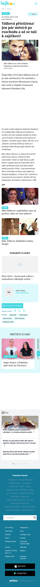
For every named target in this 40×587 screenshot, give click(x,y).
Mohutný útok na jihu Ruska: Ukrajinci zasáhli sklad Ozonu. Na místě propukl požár (19, 453)
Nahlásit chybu (9, 556)
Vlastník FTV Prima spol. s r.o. (11, 552)
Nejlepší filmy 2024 (26, 480)
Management (24, 527)
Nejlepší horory (14, 483)
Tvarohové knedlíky (28, 507)
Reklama (8, 534)
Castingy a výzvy (25, 534)
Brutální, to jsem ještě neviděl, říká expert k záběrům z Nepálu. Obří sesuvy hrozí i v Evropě (19, 442)
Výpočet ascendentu (12, 507)
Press (22, 531)
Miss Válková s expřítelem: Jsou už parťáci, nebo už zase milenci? (19, 212)
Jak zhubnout (12, 480)
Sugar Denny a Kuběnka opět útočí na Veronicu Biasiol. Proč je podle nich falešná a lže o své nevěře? (16, 364)
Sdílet (31, 14)
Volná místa (8, 531)
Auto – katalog (11, 493)
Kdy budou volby (12, 490)
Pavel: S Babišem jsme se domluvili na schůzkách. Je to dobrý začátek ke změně (17, 431)
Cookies (7, 547)
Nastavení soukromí (23, 557)
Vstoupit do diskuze (14, 306)
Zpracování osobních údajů (25, 543)
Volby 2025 (14, 497)
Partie (22, 487)
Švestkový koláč (28, 510)
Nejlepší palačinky (13, 510)
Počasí (28, 487)
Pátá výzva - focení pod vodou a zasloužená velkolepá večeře (18, 277)
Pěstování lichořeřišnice (20, 503)
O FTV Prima (9, 527)
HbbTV (7, 538)
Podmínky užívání (10, 541)
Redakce (23, 550)
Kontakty (23, 538)
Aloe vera (30, 500)
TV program (26, 483)
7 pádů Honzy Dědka (26, 493)
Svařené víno (25, 497)
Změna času (13, 487)
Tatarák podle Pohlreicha (15, 500)
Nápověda (23, 547)
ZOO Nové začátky (27, 490)
